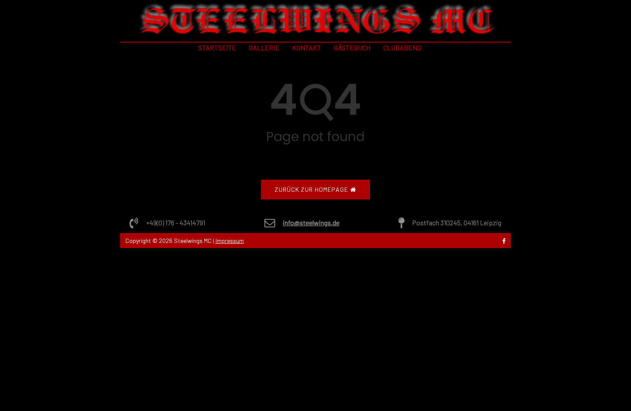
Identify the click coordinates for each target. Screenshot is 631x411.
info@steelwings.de (311, 222)
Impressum (229, 240)
